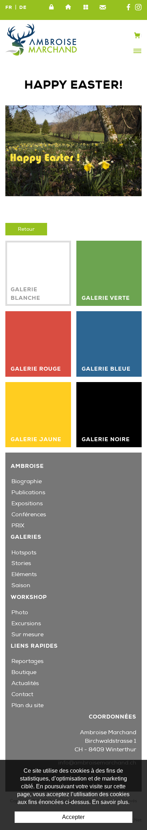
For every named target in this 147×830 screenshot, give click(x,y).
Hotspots (23, 552)
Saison (20, 585)
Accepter (73, 817)
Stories (21, 563)
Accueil (68, 7)
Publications (28, 492)
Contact (102, 7)
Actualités (25, 683)
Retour (26, 229)
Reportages (27, 661)
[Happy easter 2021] (73, 150)
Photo (19, 612)
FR (8, 7)
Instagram (138, 7)
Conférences (28, 514)
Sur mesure (27, 634)
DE (23, 7)
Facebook (128, 7)
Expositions (27, 503)
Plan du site (85, 7)
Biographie (26, 481)
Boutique (23, 672)
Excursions (26, 623)
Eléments (24, 574)
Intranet (51, 7)
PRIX (17, 525)
